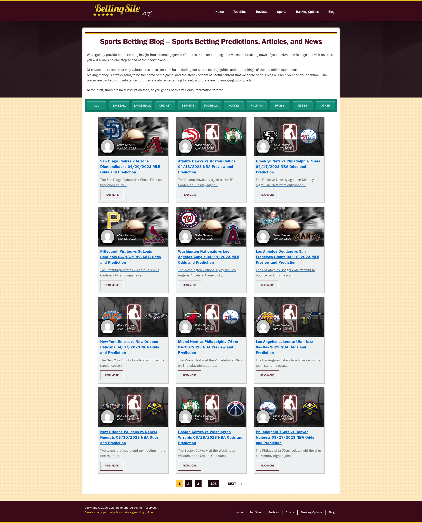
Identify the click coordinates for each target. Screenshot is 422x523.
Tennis (302, 105)
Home (219, 11)
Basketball (142, 105)
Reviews (261, 11)
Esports (188, 105)
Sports (281, 11)
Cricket (165, 105)
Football (211, 105)
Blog (331, 11)
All (96, 105)
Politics (257, 105)
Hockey (233, 105)
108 (213, 483)
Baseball (119, 105)
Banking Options (307, 11)
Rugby (279, 105)
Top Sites (239, 11)
